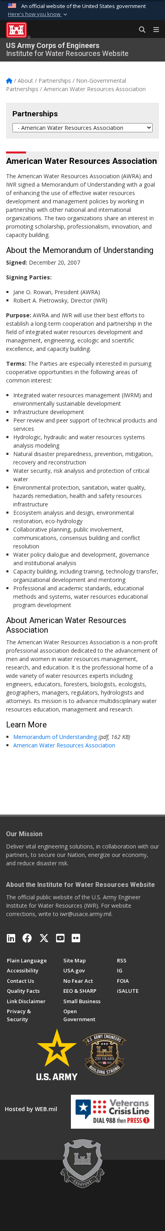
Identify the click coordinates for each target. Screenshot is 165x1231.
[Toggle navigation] (153, 30)
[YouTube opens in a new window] (60, 938)
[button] (38, 14)
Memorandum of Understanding (55, 737)
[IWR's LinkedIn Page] (11, 938)
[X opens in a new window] (44, 938)
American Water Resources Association (64, 745)
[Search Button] (139, 30)
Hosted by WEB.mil (31, 1109)
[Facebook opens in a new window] (27, 938)
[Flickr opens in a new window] (76, 938)
